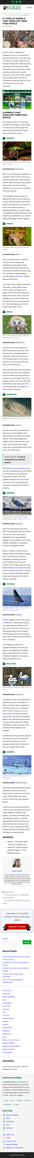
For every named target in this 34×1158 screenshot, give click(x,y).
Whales (5, 620)
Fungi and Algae (8, 1018)
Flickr (4, 164)
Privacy (16, 1104)
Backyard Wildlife (9, 997)
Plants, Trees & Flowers (11, 1040)
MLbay (27, 775)
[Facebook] (13, 1)
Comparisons (7, 1003)
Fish (4, 1012)
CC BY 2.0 (9, 164)
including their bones (15, 570)
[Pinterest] (20, 1)
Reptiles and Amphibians (11, 1046)
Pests (5, 1037)
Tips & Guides (7, 1052)
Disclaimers (7, 1104)
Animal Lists (9, 892)
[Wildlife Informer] (12, 8)
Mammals (6, 1031)
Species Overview (9, 1049)
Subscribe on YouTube (17, 927)
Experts (19, 1100)
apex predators (15, 793)
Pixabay (5, 249)
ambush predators (19, 468)
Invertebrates (7, 1028)
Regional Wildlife (8, 1043)
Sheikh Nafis (22, 247)
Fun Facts (6, 1015)
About (13, 1100)
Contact (27, 1100)
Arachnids (6, 994)
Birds (4, 1000)
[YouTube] (16, 1)
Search (5, 939)
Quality (5, 1100)
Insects (5, 1024)
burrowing (18, 276)
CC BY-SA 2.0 (16, 337)
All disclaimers (25, 15)
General (5, 1021)
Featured (6, 1009)
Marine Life (6, 1034)
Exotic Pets (6, 1006)
